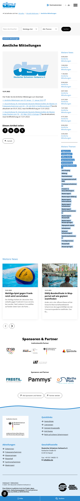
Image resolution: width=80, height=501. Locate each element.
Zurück (9, 141)
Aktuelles (21, 13)
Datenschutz (14, 483)
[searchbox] (10, 29)
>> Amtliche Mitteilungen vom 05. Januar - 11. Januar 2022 (23, 100)
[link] (20, 291)
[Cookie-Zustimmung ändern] (5, 494)
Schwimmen (9, 449)
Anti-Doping (48, 431)
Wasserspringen (10, 455)
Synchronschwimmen (12, 462)
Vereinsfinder (49, 421)
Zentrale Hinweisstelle (52, 428)
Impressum (5, 483)
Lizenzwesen (48, 425)
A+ (69, 5)
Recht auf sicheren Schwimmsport (56, 434)
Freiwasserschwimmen (13, 452)
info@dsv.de (48, 460)
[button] (5, 130)
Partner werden (54, 396)
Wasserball (9, 459)
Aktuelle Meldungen (32, 13)
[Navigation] (75, 5)
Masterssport (9, 465)
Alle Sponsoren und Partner (32, 396)
